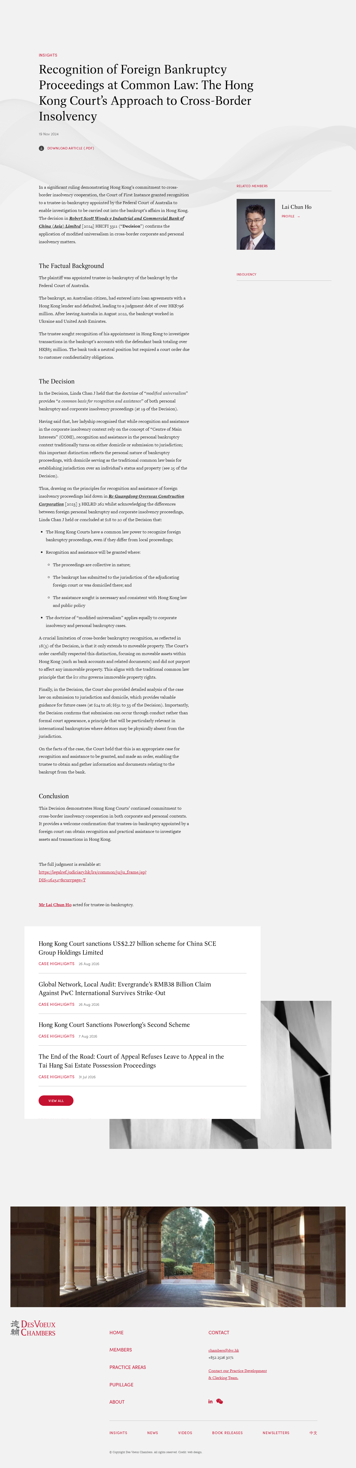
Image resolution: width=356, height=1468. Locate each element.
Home (116, 1333)
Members (120, 1350)
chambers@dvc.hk (223, 1350)
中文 (313, 1432)
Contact (218, 1333)
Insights (48, 55)
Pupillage (121, 1385)
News (152, 1432)
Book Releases (227, 1432)
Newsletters (276, 1432)
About (117, 1402)
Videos (185, 1432)
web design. (195, 1452)
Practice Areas (127, 1367)
